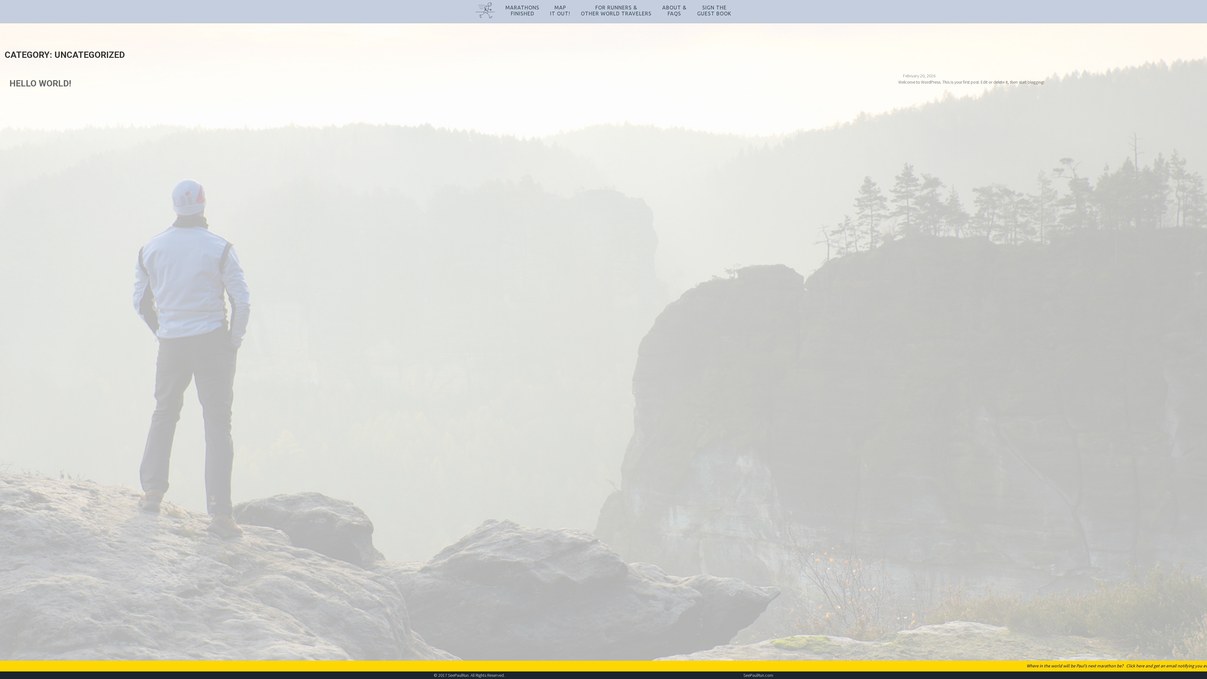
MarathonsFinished (522, 10)
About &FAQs (674, 10)
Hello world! (40, 83)
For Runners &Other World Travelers (616, 10)
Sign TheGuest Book (714, 10)
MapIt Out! (560, 10)
